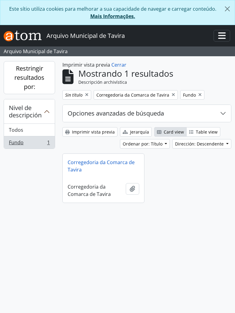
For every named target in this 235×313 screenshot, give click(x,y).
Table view (206, 132)
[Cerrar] (227, 8)
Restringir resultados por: (29, 77)
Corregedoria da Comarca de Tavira (101, 166)
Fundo (29, 144)
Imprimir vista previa (93, 132)
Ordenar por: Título (143, 144)
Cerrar (118, 64)
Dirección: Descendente (200, 144)
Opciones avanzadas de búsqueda (116, 113)
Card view (173, 132)
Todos (16, 130)
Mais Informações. (112, 16)
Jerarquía (139, 132)
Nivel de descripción (25, 111)
